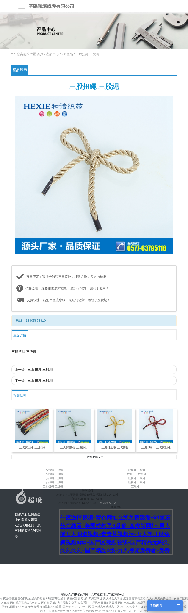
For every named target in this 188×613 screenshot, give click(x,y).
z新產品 (67, 54)
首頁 (40, 54)
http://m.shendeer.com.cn (126, 570)
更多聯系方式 (108, 503)
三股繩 (135, 486)
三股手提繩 (104, 582)
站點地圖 (152, 570)
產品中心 (52, 54)
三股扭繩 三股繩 (87, 54)
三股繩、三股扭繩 (135, 474)
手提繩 (119, 582)
